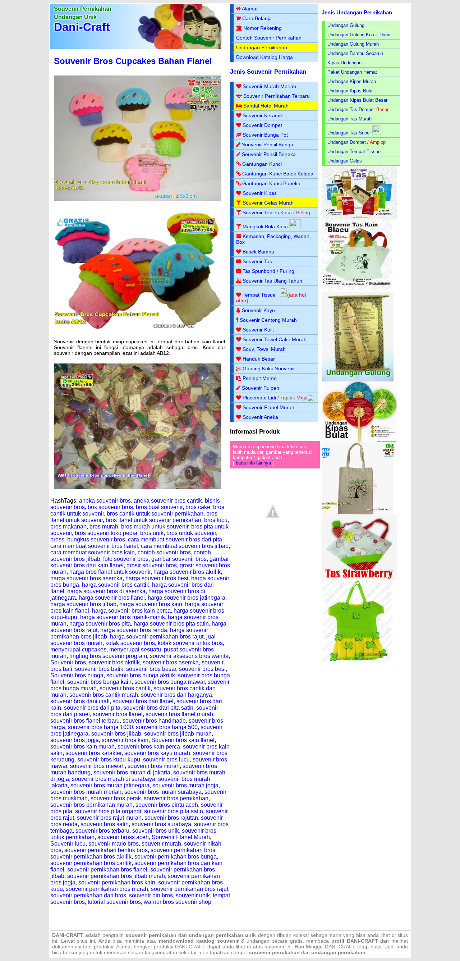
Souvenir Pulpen (260, 388)
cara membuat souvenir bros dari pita (175, 539)
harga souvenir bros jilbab (83, 604)
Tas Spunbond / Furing (268, 271)
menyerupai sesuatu (135, 649)
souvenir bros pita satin (173, 811)
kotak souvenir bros (130, 643)
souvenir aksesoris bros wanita (189, 656)
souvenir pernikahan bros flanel (107, 869)
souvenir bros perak (116, 798)
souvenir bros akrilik (114, 662)
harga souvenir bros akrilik (187, 572)
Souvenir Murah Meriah (269, 86)
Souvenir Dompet (262, 125)
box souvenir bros (110, 507)
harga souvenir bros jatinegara (186, 598)
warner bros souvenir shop (177, 902)
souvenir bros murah (154, 766)
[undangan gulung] (358, 380)
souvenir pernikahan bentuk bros (106, 850)
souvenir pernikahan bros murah (107, 889)
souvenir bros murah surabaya (163, 792)
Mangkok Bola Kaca (266, 226)
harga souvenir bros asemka (86, 578)
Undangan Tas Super (349, 133)
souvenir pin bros (151, 895)
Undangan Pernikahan (261, 47)
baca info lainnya (253, 463)
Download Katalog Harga (264, 57)
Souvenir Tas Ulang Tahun (272, 281)
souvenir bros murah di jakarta (131, 772)
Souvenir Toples (261, 212)
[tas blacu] (358, 290)
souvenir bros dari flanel (143, 701)
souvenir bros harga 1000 (100, 727)
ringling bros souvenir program (108, 656)
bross (57, 539)
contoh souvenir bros (164, 552)
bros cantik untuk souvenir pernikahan (155, 514)
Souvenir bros (68, 662)
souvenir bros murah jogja (185, 785)
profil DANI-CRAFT (354, 941)
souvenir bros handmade (154, 721)
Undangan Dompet (346, 142)
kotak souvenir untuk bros (190, 643)
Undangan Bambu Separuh (355, 53)
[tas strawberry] (359, 578)
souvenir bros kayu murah (157, 753)
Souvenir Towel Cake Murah (275, 339)
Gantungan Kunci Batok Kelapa (277, 174)
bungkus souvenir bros (96, 539)
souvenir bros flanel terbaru (85, 721)
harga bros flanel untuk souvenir (110, 572)
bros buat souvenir (159, 507)
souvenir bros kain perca (149, 746)
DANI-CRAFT (340, 946)
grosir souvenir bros (151, 565)
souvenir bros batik (99, 669)
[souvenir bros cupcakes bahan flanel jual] (137, 487)
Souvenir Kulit (258, 330)
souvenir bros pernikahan (176, 798)
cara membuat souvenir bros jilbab (185, 546)
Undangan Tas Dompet (351, 109)
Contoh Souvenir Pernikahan (269, 38)
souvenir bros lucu (166, 759)
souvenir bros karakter (93, 753)
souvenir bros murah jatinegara (110, 785)
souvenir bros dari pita (92, 708)
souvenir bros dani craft (80, 701)
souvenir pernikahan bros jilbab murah (116, 876)
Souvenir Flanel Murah (181, 837)
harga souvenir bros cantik (115, 585)
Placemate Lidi (259, 398)
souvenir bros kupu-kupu (108, 759)
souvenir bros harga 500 (167, 727)
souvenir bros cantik (125, 688)
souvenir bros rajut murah (109, 818)
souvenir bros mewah (97, 766)
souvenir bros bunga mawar (169, 682)
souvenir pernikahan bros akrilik (91, 857)
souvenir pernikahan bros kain (116, 882)
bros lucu (215, 520)
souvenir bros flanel (118, 714)
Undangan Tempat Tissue (354, 151)
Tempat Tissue (259, 295)
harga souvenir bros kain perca (131, 611)
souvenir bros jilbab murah (178, 734)
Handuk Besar (259, 359)
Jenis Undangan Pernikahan (357, 12)
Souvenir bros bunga (77, 675)
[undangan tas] (359, 218)
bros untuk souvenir (191, 533)
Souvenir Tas (257, 261)
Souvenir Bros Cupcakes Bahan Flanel (133, 61)
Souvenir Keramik (263, 115)
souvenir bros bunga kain (99, 682)
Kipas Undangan (344, 62)
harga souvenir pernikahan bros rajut (156, 636)
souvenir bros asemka (171, 662)
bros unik (152, 533)
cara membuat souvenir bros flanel (94, 546)
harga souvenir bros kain (150, 604)
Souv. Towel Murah (264, 349)
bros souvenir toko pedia (106, 533)
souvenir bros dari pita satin (158, 708)
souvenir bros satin (104, 824)
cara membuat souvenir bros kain (92, 552)
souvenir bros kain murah (82, 746)
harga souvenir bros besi (156, 578)
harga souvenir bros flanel (112, 598)
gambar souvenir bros (179, 559)
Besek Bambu (258, 252)
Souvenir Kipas (260, 193)
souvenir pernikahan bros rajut (189, 889)
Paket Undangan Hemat (352, 72)
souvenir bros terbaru (102, 831)
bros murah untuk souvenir (154, 526)
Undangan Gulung (345, 25)
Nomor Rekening (262, 28)
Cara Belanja (257, 18)
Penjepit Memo (260, 378)
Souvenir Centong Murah (268, 320)
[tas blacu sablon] (358, 513)
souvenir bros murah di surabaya (113, 779)
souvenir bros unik (155, 831)
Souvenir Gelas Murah (268, 203)
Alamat (250, 9)
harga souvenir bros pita (100, 624)
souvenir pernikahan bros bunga (175, 857)
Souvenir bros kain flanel (183, 740)
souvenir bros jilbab (116, 734)
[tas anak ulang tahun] (358, 660)
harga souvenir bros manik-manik (122, 617)
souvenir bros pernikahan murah (91, 805)
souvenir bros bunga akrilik (140, 675)
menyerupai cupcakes (78, 649)
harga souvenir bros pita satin (171, 624)
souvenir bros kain (125, 740)
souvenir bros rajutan (171, 818)
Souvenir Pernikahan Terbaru (276, 96)
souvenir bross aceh (123, 837)
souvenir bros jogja (74, 740)
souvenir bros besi (202, 669)
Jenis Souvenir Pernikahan (268, 71)
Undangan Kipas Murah (351, 81)
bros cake (197, 507)
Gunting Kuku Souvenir (269, 368)
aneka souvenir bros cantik (168, 501)
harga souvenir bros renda (133, 630)
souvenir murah (161, 844)
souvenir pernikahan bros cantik (91, 863)
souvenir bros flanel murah (179, 714)
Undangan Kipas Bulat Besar (357, 100)
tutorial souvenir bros (114, 902)
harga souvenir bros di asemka (106, 591)
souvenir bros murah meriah (85, 792)
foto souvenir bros (125, 559)
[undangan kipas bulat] (359, 441)
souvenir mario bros (113, 844)
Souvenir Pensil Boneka (269, 154)
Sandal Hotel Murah (266, 106)
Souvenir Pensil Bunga (267, 144)
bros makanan (68, 526)
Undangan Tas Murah (349, 119)
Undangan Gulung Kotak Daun (358, 34)
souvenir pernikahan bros (183, 850)
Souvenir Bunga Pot (265, 135)
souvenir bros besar (151, 669)
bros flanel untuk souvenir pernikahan (153, 520)
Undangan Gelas (344, 161)
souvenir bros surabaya (161, 824)
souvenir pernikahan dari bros (88, 895)
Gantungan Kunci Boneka (271, 183)
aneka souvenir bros (105, 501)
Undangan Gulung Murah (353, 44)
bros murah (103, 526)
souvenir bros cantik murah (103, 695)
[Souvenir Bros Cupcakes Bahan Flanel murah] (137, 332)
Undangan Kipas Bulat (350, 90)
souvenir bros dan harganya (176, 695)
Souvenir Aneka (260, 417)
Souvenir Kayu (258, 310)
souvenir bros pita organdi (108, 811)
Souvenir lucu (68, 844)
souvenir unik (193, 895)
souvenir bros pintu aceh (166, 805)
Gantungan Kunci (262, 164)
